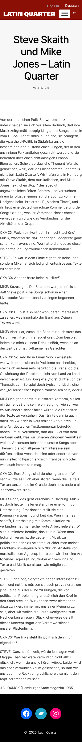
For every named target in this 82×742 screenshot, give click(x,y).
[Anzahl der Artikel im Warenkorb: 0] (74, 13)
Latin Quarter (48, 732)
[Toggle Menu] (64, 13)
